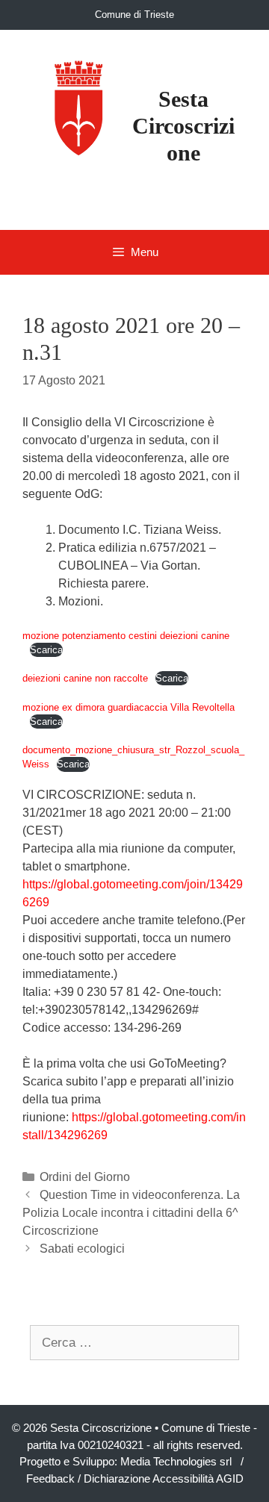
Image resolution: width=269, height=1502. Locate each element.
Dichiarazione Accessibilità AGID (164, 1478)
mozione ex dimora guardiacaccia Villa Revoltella (128, 707)
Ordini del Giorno (85, 1177)
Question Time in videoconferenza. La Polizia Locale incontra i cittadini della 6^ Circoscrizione (131, 1212)
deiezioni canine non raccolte (85, 678)
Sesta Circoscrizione (183, 126)
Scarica (46, 649)
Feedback (50, 1478)
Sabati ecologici (82, 1248)
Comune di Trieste (134, 14)
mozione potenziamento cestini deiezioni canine (125, 635)
